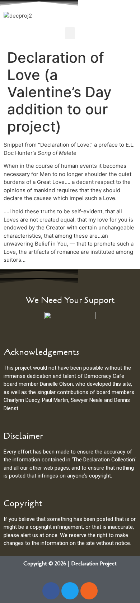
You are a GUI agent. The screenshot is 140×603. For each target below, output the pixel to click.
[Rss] (89, 590)
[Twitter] (70, 590)
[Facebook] (51, 590)
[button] (70, 33)
